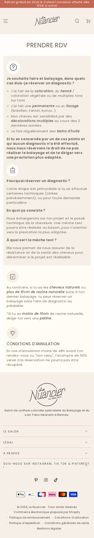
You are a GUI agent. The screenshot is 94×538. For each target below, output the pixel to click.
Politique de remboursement (29, 517)
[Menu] (5, 21)
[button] (77, 21)
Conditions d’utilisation (71, 517)
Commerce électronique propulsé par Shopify (47, 512)
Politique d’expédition (24, 523)
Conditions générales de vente (67, 523)
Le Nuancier (37, 507)
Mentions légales (49, 528)
